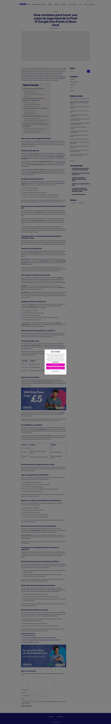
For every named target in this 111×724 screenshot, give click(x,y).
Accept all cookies (56, 364)
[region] (55, 362)
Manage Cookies (55, 371)
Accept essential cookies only (55, 367)
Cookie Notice (56, 362)
